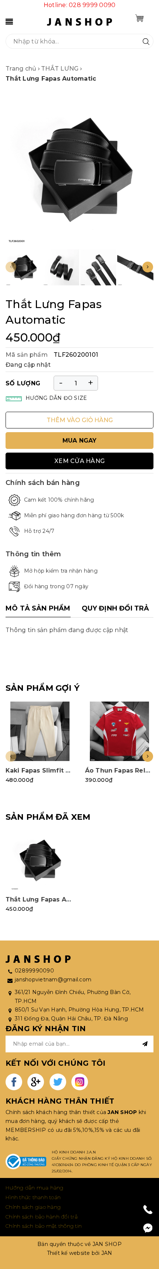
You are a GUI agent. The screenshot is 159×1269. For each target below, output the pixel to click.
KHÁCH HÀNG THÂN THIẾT (60, 1101)
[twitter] (58, 1082)
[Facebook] (148, 1228)
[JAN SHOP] (79, 21)
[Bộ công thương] (26, 1161)
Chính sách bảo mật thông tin (44, 1226)
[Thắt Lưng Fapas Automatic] (40, 860)
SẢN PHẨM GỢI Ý (43, 688)
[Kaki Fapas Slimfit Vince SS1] (40, 731)
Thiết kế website (68, 1253)
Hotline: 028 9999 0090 (80, 5)
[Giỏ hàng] (139, 18)
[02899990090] (148, 1209)
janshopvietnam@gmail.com (53, 979)
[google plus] (35, 1082)
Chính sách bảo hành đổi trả (42, 1216)
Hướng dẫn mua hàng (35, 1187)
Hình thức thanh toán (33, 1197)
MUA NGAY (79, 440)
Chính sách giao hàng (33, 1207)
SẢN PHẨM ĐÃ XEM (48, 817)
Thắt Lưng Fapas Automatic (50, 899)
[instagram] (79, 1082)
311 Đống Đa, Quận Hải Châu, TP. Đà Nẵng (71, 1018)
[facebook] (14, 1082)
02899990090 (34, 970)
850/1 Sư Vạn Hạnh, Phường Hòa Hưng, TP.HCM (79, 1009)
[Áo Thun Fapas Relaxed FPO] (119, 731)
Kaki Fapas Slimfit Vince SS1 (51, 770)
